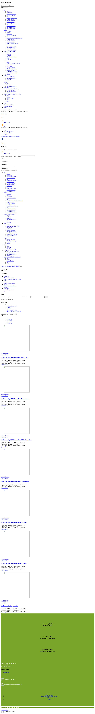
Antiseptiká (6, 276)
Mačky (5, 30)
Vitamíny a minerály (11, 27)
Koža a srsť (9, 34)
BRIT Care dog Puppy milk (9, 606)
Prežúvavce (6, 87)
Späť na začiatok (4, 710)
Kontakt (5, 107)
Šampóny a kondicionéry (12, 43)
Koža (8, 58)
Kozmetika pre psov (11, 14)
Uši (7, 24)
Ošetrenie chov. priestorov (10, 285)
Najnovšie (9, 308)
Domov (2, 266)
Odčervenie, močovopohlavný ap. (14, 38)
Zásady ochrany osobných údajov (49, 696)
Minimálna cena (4, 297)
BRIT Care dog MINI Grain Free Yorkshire (14, 563)
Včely (8, 99)
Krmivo (8, 11)
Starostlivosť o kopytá (12, 71)
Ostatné (8, 74)
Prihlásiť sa (7, 122)
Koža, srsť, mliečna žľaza (13, 89)
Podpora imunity (10, 19)
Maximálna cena (26, 297)
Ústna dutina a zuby (11, 26)
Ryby (8, 95)
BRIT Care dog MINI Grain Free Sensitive (14, 522)
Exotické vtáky (10, 98)
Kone (5, 60)
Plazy (8, 101)
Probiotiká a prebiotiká (9, 289)
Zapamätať (4, 161)
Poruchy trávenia (10, 22)
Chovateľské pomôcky (9, 277)
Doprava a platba (8, 106)
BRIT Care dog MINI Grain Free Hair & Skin (15, 399)
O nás (5, 103)
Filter (46, 297)
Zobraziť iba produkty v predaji (9, 314)
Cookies (49, 699)
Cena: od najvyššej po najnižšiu (14, 311)
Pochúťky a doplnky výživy (13, 63)
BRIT (17, 266)
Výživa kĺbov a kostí (11, 50)
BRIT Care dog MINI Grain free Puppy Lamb (15, 481)
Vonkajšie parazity (11, 28)
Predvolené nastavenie (12, 306)
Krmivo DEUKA (11, 76)
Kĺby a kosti (9, 12)
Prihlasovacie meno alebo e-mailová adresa (11, 156)
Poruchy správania (11, 20)
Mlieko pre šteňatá (11, 15)
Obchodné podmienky (9, 104)
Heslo (2, 158)
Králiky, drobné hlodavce (9, 51)
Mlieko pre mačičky (11, 35)
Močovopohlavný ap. (12, 18)
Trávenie (9, 59)
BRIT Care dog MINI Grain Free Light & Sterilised (16, 440)
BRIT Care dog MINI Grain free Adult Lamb (14, 357)
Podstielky (9, 31)
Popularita (9, 307)
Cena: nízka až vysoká (12, 310)
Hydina (5, 75)
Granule (13, 266)
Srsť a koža (9, 23)
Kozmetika (9, 64)
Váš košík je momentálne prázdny (8, 149)
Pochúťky (9, 54)
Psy (4, 10)
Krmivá (8, 52)
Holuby (8, 97)
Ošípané (5, 82)
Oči (7, 16)
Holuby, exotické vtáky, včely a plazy (12, 94)
